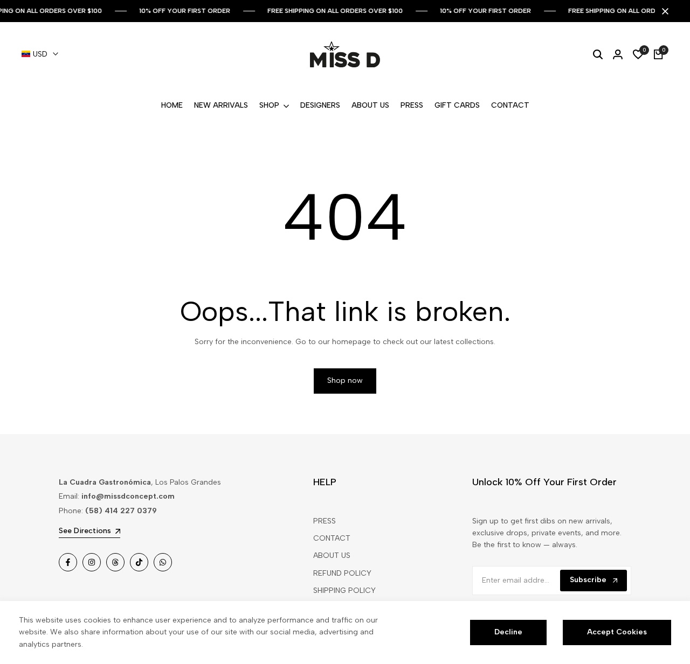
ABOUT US (331, 555)
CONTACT (331, 538)
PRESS (324, 521)
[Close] (663, 11)
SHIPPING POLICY (344, 590)
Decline (508, 632)
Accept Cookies (617, 632)
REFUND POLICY (342, 573)
